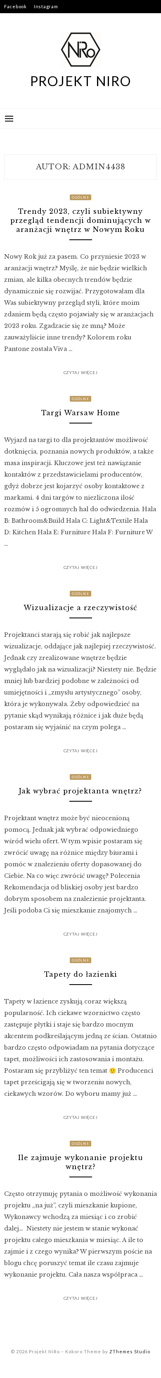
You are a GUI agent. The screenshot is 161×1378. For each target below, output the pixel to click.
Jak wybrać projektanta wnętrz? (80, 791)
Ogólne (80, 197)
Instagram (46, 6)
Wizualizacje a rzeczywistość (80, 608)
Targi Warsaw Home (80, 413)
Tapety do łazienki (80, 974)
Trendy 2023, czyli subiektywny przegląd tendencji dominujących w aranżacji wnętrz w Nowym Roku (80, 220)
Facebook (15, 6)
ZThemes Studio (129, 1351)
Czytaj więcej (81, 372)
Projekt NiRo (80, 81)
